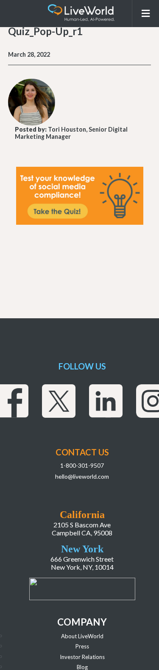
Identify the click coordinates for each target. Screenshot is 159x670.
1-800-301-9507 (82, 465)
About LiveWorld (82, 636)
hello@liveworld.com (82, 476)
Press (82, 646)
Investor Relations (82, 656)
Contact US (82, 452)
